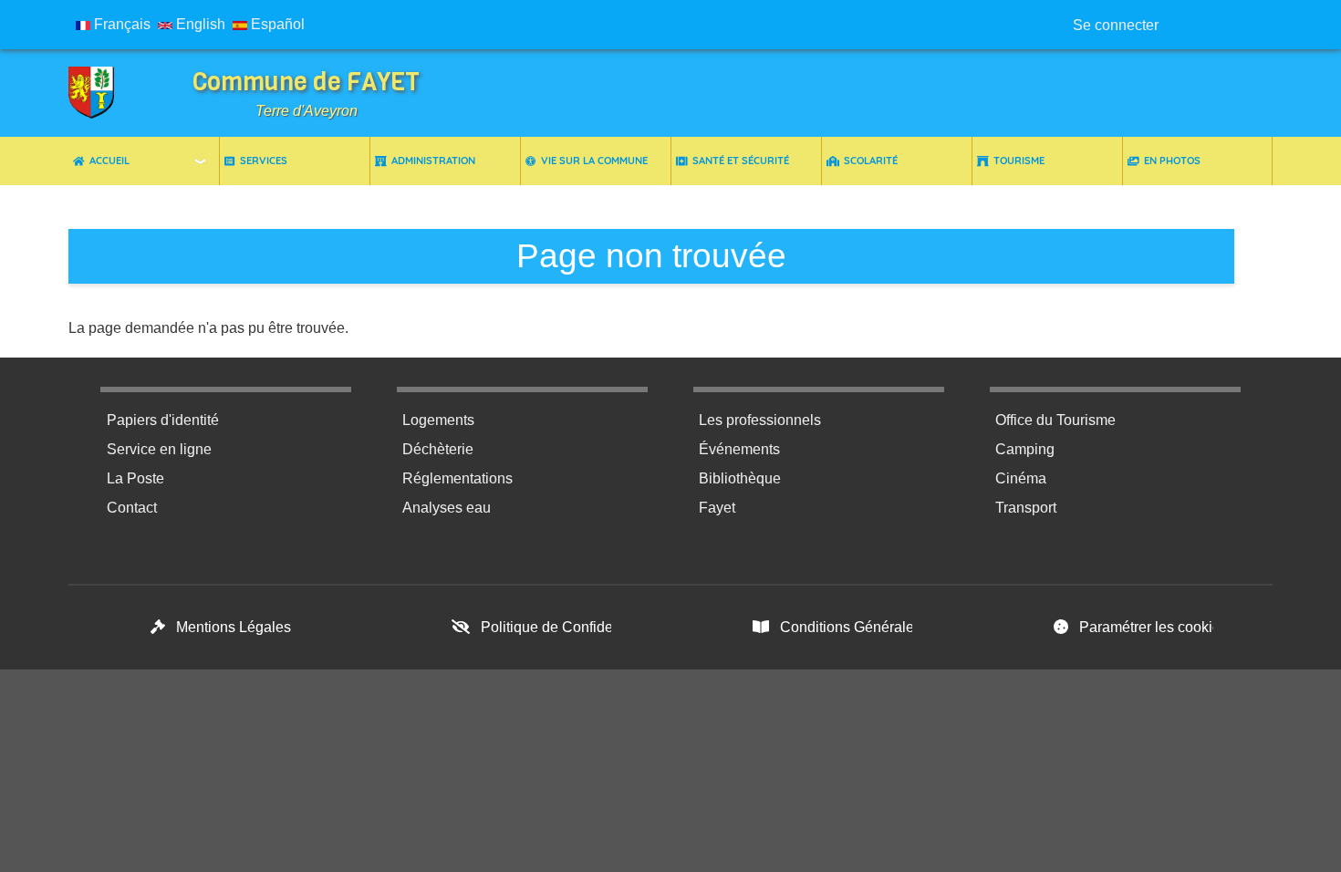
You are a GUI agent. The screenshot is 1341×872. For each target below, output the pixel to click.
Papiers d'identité (163, 420)
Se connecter (1116, 25)
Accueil (109, 160)
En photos (1172, 160)
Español (276, 24)
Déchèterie (437, 449)
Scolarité (871, 160)
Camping (1025, 449)
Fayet (717, 507)
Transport (1025, 507)
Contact (132, 507)
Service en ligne (159, 449)
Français (120, 24)
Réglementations (457, 478)
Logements (438, 420)
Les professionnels (760, 420)
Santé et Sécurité (740, 160)
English (198, 24)
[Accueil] (104, 93)
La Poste (135, 478)
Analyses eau (446, 507)
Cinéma (1020, 478)
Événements (739, 449)
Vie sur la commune (594, 160)
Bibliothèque (740, 478)
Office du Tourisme (1055, 420)
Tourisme (1019, 160)
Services (263, 160)
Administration (433, 160)
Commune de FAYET (306, 82)
